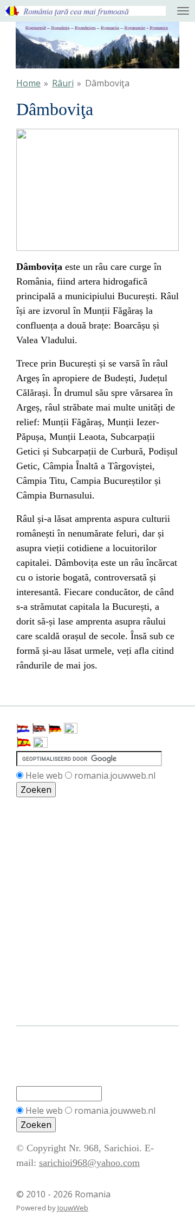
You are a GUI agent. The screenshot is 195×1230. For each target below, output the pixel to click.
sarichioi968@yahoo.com (89, 1162)
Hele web (44, 775)
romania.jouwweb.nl (114, 775)
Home (28, 83)
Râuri (63, 83)
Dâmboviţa (107, 83)
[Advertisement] (65, 846)
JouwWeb (72, 1208)
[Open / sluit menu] (183, 11)
